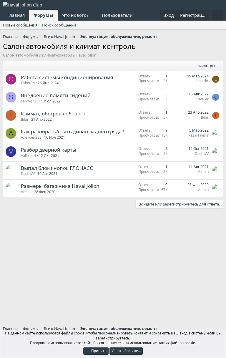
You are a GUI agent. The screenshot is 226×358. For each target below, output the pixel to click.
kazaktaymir (199, 135)
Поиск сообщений (59, 25)
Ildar (25, 119)
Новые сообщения (20, 25)
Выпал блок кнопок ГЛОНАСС (57, 168)
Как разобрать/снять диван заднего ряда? (72, 131)
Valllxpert (28, 155)
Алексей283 (31, 137)
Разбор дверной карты (48, 149)
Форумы (43, 15)
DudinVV (202, 153)
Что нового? (75, 15)
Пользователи (117, 15)
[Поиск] (217, 15)
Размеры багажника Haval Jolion (60, 186)
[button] (93, 15)
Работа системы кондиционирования (67, 77)
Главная (16, 15)
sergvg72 (28, 101)
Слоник (202, 99)
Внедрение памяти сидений (56, 95)
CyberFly (28, 82)
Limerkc (202, 80)
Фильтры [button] (206, 65)
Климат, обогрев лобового (53, 113)
